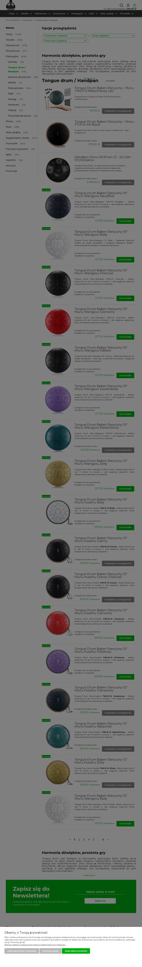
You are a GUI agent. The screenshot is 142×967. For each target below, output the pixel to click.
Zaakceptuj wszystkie (76, 951)
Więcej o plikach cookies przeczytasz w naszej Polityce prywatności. (35, 945)
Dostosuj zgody (50, 951)
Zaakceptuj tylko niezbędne (21, 951)
